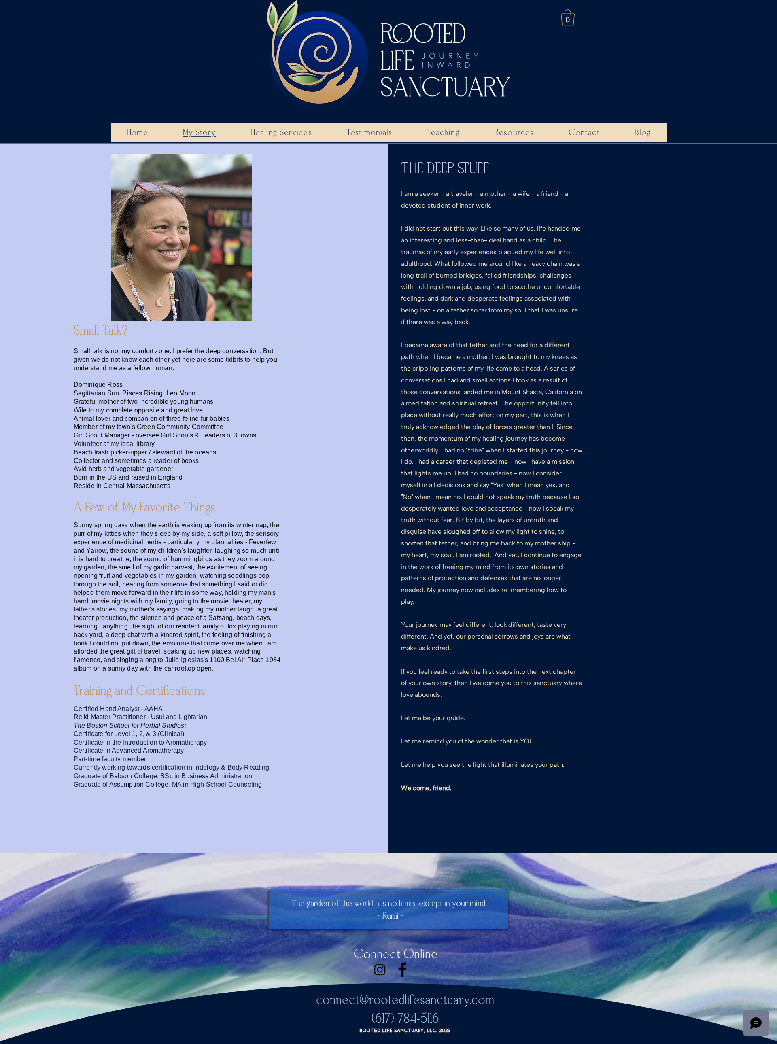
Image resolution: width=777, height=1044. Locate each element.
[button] (568, 17)
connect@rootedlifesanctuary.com (405, 1000)
